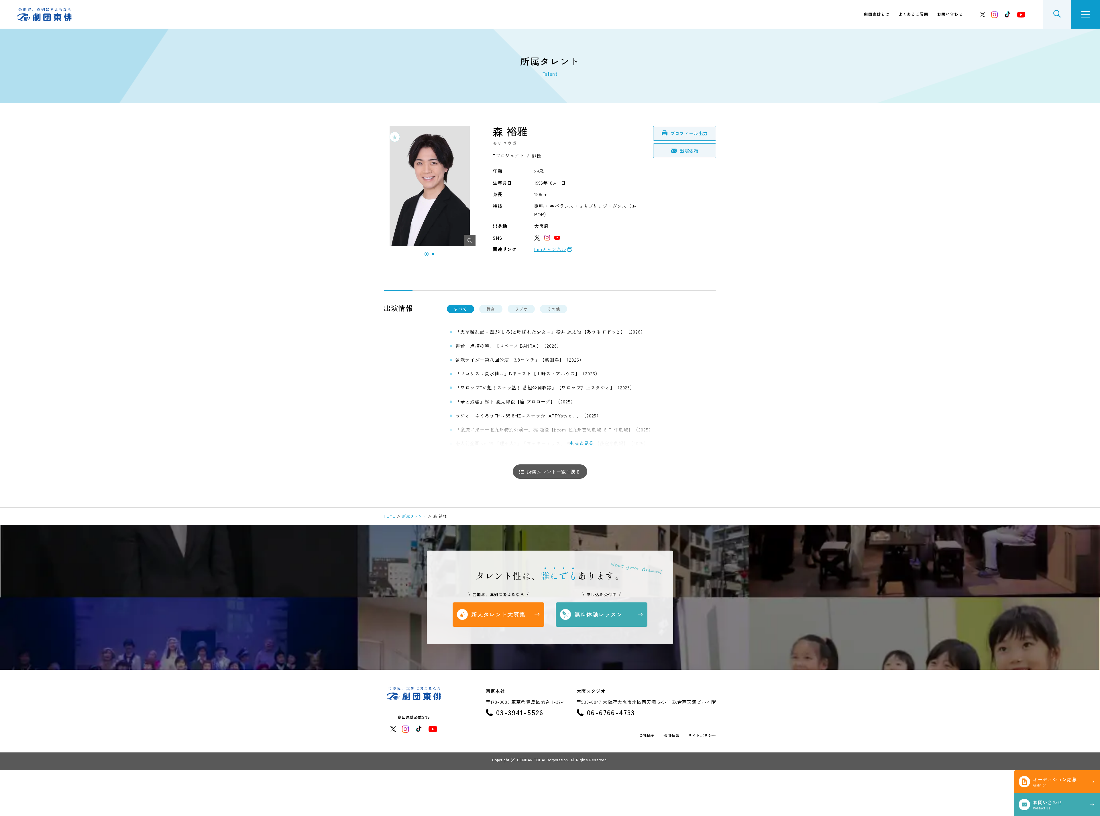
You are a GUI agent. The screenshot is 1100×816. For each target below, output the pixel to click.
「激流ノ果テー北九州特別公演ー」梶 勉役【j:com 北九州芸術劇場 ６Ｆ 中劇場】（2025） (554, 429)
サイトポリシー (702, 735)
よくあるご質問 (913, 14)
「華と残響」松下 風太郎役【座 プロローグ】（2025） (515, 401)
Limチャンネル (550, 249)
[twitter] (983, 14)
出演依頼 (688, 150)
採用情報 (671, 735)
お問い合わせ (950, 14)
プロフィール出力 (689, 133)
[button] (427, 254)
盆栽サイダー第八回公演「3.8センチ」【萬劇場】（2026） (519, 359)
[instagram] (994, 14)
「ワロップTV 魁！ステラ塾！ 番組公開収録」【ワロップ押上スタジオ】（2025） (545, 387)
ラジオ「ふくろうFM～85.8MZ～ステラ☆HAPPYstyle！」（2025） (528, 415)
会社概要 (647, 735)
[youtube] (1021, 14)
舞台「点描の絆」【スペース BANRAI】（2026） (508, 345)
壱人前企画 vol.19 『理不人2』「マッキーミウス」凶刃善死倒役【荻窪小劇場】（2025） (552, 443)
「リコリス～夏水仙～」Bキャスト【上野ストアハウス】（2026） (527, 373)
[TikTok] (1007, 14)
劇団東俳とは (877, 14)
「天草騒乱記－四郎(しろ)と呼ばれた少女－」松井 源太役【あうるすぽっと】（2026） (550, 331)
